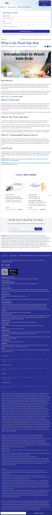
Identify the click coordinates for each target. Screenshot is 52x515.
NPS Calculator (27, 309)
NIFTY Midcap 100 (40, 299)
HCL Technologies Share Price (29, 317)
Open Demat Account (44, 1)
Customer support (20, 328)
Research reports (5, 322)
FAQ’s (8, 328)
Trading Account (8, 96)
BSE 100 (3, 301)
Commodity (9, 333)
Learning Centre (13, 322)
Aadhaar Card (12, 341)
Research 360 (5, 312)
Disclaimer (34, 345)
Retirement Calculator (41, 304)
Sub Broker (47, 332)
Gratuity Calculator (22, 307)
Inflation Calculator (19, 309)
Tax (2, 341)
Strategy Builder (27, 312)
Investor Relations (27, 345)
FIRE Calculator (46, 309)
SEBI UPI (44, 4)
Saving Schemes (19, 341)
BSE (2, 345)
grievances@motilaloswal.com (11, 429)
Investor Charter (5, 350)
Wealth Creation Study (22, 346)
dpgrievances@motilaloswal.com (29, 429)
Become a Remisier (39, 325)
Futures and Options (22, 296)
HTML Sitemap (9, 351)
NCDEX (9, 345)
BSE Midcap (26, 299)
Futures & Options (26, 332)
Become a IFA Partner (29, 325)
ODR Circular (36, 350)
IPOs (32, 332)
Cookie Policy (40, 345)
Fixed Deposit (27, 291)
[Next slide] (50, 195)
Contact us (4, 328)
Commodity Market (12, 296)
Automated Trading (32, 333)
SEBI (7, 345)
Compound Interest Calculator (29, 304)
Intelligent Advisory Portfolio (31, 289)
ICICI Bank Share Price (27, 163)
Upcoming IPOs (5, 289)
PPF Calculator (30, 307)
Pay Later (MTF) (34, 291)
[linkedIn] (8, 265)
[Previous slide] (2, 195)
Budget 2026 (4, 332)
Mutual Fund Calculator (25, 306)
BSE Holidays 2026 (14, 337)
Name (3, 21)
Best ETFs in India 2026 (11, 338)
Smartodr (26, 350)
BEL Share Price (20, 319)
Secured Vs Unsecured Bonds (11, 160)
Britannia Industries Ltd (41, 317)
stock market (36, 122)
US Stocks (40, 289)
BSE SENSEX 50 (8, 301)
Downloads (21, 350)
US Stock (42, 332)
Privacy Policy (43, 350)
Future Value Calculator (12, 307)
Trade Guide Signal (12, 312)
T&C (17, 26)
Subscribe (38, 228)
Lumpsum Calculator (6, 306)
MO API (18, 312)
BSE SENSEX (8, 299)
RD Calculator (18, 304)
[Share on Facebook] (50, 46)
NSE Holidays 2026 (5, 337)
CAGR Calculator (15, 306)
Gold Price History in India (24, 337)
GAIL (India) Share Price (42, 315)
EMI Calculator (34, 306)
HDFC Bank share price (15, 163)
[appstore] (13, 270)
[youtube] (6, 265)
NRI (5, 333)
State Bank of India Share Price (29, 315)
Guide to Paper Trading (34, 159)
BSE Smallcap (20, 299)
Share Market (4, 296)
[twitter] (4, 265)
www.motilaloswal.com (43, 507)
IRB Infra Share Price (17, 317)
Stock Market (11, 332)
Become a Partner (6, 325)
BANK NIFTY (14, 299)
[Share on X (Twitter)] (47, 46)
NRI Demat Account (20, 289)
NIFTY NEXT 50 (32, 299)
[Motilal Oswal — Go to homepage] (6, 3)
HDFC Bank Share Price (6, 315)
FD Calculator (11, 304)
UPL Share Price (37, 163)
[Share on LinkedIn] (45, 46)
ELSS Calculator (38, 307)
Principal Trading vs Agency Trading (19, 159)
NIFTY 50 (3, 299)
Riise (22, 312)
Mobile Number (6, 16)
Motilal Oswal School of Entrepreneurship (27, 322)
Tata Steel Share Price (17, 315)
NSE (4, 345)
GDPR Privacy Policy (14, 350)
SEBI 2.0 (31, 350)
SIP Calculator (5, 304)
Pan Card (6, 341)
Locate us (13, 328)
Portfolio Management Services (17, 291)
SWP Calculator (41, 306)
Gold (3, 333)
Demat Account (39, 155)
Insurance (7, 293)
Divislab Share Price (12, 164)
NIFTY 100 (46, 299)
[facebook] (2, 265)
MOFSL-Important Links (17, 345)
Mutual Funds (12, 289)
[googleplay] (13, 273)
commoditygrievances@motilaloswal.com (17, 446)
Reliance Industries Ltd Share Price (9, 319)
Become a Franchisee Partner (17, 325)
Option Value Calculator (37, 309)
